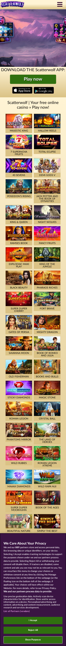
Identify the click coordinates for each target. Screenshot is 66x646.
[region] (33, 589)
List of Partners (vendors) (17, 611)
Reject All (33, 630)
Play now (33, 79)
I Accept (33, 620)
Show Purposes (33, 640)
